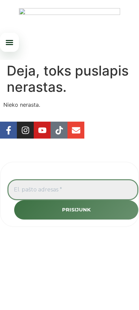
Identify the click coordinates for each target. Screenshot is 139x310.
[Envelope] (75, 130)
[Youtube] (42, 130)
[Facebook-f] (8, 130)
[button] (9, 42)
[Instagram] (25, 130)
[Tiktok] (59, 130)
